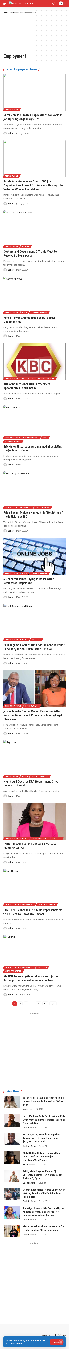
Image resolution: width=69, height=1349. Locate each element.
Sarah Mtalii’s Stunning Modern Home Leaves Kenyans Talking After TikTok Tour (43, 1101)
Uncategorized (40, 776)
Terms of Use (16, 1343)
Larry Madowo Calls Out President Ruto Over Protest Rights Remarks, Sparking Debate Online (44, 1120)
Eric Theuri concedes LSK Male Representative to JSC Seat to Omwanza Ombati (32, 912)
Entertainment (29, 1164)
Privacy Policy (39, 1340)
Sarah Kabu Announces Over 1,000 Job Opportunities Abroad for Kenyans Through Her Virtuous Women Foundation (33, 185)
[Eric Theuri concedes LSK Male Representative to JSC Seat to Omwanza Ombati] (34, 887)
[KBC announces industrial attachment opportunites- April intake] (34, 361)
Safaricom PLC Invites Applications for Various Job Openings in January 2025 (32, 117)
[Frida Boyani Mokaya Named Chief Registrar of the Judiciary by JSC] (34, 490)
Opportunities (39, 312)
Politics (36, 640)
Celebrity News (13, 437)
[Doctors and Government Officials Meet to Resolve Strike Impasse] (34, 229)
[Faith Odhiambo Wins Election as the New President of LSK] (34, 821)
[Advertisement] (21, 33)
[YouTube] (64, 1335)
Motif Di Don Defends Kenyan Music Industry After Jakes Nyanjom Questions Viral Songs (42, 1156)
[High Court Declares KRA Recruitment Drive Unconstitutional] (34, 758)
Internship (28, 379)
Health (26, 246)
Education (11, 905)
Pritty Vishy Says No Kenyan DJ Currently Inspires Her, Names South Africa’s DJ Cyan (42, 1175)
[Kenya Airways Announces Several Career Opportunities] (34, 295)
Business (10, 507)
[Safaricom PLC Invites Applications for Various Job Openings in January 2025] (34, 92)
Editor (10, 133)
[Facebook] (55, 1335)
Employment (11, 110)
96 (45, 1004)
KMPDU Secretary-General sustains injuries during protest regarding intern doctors (30, 978)
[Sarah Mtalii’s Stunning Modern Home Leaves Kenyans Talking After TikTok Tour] (12, 1102)
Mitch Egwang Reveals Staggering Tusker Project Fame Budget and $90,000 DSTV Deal (41, 1138)
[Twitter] (59, 1335)
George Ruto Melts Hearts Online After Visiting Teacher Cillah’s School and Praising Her (44, 1193)
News (47, 507)
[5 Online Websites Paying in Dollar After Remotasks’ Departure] (34, 556)
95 (38, 1004)
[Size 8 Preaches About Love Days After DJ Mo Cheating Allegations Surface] (12, 1231)
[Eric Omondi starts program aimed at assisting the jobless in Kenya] (34, 424)
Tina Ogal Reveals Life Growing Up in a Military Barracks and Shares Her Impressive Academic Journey (44, 1212)
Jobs (24, 312)
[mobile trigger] (6, 3)
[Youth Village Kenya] (21, 3)
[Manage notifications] (61, 1341)
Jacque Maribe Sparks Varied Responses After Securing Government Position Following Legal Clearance (32, 715)
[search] (54, 3)
